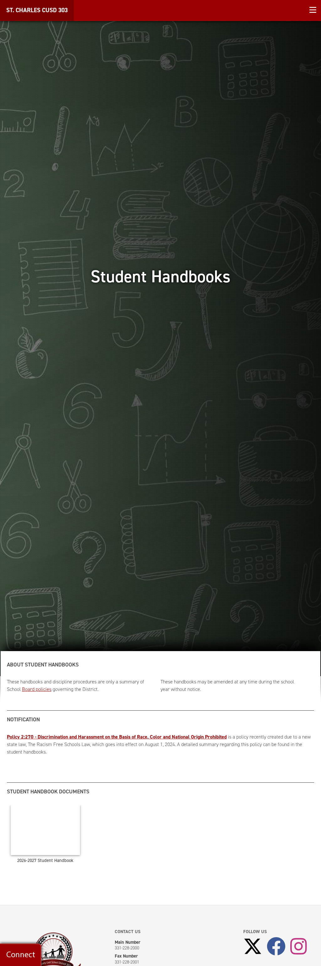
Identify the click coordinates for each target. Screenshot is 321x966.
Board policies (36, 689)
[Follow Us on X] (252, 946)
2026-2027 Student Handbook (45, 860)
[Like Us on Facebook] (276, 946)
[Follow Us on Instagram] (298, 946)
